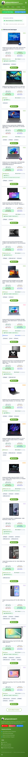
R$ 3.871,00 (17, 173)
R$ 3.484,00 (17, 253)
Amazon (14, 64)
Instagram (13, 725)
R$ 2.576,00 (17, 652)
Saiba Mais (14, 67)
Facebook (20, 725)
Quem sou (5, 742)
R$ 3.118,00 (18, 214)
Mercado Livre (7, 59)
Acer (5, 455)
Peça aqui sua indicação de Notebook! (14, 9)
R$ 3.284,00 (17, 97)
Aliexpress (12, 657)
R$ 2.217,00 (17, 693)
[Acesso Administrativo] (2, 755)
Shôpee (6, 652)
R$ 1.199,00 (16, 572)
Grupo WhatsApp (8, 12)
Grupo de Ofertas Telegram (8, 736)
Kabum (5, 97)
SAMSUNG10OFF (8, 613)
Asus (11, 338)
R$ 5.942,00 (17, 330)
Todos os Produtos (7, 744)
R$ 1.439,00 (17, 529)
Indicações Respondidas (8, 747)
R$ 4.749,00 (17, 59)
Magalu (11, 139)
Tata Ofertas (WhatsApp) (8, 733)
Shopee (6, 214)
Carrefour (11, 536)
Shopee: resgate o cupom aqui (11, 216)
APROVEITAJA (8, 255)
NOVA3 (6, 175)
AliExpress (6, 173)
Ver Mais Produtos (14, 710)
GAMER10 (7, 99)
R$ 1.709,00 (17, 611)
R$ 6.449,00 (17, 335)
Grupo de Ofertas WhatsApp (9, 735)
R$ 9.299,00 (17, 449)
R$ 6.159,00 (16, 372)
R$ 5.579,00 (17, 411)
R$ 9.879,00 (17, 488)
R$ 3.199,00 (17, 136)
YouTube (5, 725)
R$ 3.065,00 (17, 292)
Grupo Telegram (21, 12)
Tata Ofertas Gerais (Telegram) (9, 731)
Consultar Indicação (7, 745)
